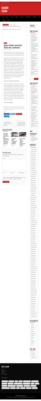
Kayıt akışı (33, 353)
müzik (12, 108)
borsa (11, 106)
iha (21, 107)
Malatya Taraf (4, 385)
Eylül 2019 (33, 264)
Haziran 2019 (33, 270)
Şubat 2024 (33, 189)
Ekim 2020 (33, 239)
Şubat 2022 (33, 211)
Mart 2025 (33, 180)
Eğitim (17, 16)
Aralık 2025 (33, 162)
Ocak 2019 (33, 280)
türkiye (12, 109)
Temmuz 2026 (34, 149)
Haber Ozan (5, 9)
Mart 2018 (33, 299)
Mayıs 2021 (33, 226)
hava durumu (19, 107)
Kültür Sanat (28, 16)
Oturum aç (33, 351)
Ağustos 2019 (34, 266)
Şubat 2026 (33, 159)
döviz (13, 106)
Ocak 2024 (33, 191)
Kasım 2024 (33, 186)
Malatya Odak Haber (11, 385)
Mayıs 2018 (33, 295)
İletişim (3, 372)
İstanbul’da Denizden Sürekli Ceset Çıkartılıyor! (34, 138)
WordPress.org (34, 357)
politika (14, 108)
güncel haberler (6, 107)
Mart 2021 (33, 230)
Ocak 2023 (33, 203)
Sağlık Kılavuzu (26, 385)
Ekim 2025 (33, 166)
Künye (3, 369)
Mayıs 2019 (33, 272)
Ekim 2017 (33, 309)
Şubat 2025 (33, 182)
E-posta (12, 172)
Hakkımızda (4, 371)
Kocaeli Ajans (11, 381)
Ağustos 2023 (34, 197)
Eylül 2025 (33, 168)
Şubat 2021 (33, 232)
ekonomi (17, 106)
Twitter (13, 113)
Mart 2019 (33, 276)
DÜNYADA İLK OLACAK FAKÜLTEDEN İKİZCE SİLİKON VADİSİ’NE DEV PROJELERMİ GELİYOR (34, 38)
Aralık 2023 (33, 193)
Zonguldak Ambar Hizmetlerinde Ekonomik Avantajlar (14, 141)
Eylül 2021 (33, 218)
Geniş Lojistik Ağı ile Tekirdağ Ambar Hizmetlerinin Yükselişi (22, 142)
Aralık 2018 (33, 282)
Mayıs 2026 (33, 153)
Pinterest (19, 113)
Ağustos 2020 (34, 243)
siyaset (22, 108)
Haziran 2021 (33, 224)
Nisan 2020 (33, 251)
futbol (22, 106)
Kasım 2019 (33, 261)
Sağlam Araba (33, 385)
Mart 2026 (33, 157)
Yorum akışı (33, 355)
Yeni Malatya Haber (27, 381)
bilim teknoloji (7, 106)
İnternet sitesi (21, 172)
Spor (8, 20)
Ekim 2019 (33, 262)
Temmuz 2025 (34, 172)
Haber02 (20, 381)
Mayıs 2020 (33, 249)
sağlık (17, 108)
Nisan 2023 (33, 201)
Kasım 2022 (33, 205)
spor (10, 109)
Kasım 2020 (33, 237)
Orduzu (32, 383)
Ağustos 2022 (34, 207)
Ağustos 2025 (34, 170)
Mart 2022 (33, 209)
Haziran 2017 (33, 316)
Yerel (32, 344)
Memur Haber (10, 383)
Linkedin (7, 116)
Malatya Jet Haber (20, 385)
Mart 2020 (33, 253)
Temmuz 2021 (34, 222)
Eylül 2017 (33, 311)
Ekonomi (22, 16)
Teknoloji (32, 341)
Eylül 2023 (33, 195)
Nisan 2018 (33, 297)
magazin (7, 108)
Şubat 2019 (33, 278)
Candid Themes (32, 397)
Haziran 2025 (33, 174)
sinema (19, 108)
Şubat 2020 (33, 255)
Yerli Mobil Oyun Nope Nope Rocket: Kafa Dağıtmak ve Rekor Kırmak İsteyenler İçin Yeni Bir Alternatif (6, 138)
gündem (10, 107)
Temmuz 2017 (34, 314)
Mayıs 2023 (33, 199)
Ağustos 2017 (34, 312)
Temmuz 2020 (34, 245)
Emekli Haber (4, 383)
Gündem (32, 331)
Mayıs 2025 (33, 176)
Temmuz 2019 (34, 268)
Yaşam (32, 343)
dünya (15, 106)
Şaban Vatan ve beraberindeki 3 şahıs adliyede (8, 124)
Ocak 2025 (33, 184)
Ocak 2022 (33, 212)
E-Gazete (37, 383)
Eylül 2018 (33, 287)
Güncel (7, 16)
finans (20, 106)
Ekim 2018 (33, 286)
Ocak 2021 (33, 234)
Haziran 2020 (33, 247)
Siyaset (32, 25)
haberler (15, 107)
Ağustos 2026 (34, 147)
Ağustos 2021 (34, 220)
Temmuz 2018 (34, 291)
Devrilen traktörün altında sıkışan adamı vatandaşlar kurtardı (20, 124)
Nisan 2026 (33, 155)
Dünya (12, 16)
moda (10, 108)
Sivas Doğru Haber (26, 383)
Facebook (7, 113)
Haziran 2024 (33, 187)
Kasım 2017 (33, 307)
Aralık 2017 (33, 305)
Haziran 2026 (33, 151)
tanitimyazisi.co (4, 377)
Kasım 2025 (33, 164)
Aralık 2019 (33, 259)
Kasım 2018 (33, 284)
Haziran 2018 (33, 293)
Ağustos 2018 (34, 289)
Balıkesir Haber (4, 381)
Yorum (4, 158)
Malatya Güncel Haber (18, 383)
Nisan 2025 (33, 178)
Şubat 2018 (33, 301)
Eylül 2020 (33, 241)
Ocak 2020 (33, 257)
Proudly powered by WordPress (12, 397)
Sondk (16, 381)
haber (13, 107)
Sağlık (4, 20)
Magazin (34, 16)
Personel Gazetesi (35, 381)
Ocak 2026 (33, 161)
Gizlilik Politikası (4, 374)
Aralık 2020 (33, 236)
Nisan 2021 (33, 228)
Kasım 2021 (33, 214)
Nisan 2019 (33, 274)
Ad (3, 172)
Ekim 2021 (33, 216)
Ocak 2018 (33, 303)
